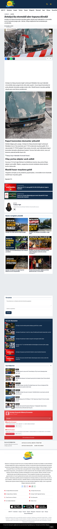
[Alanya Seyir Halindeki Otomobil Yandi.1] (17, 155)
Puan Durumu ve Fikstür (11, 497)
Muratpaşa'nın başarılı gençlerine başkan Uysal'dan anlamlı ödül (33, 379)
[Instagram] (27, 486)
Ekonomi (38, 10)
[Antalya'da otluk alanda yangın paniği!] (17, 224)
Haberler (6, 14)
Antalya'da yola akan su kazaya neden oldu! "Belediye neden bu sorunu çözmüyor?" (39, 252)
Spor (43, 10)
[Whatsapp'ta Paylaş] (11, 59)
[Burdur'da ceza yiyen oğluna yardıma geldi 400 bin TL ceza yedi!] (40, 262)
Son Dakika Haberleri (10, 500)
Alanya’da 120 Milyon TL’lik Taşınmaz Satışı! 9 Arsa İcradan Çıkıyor (32, 399)
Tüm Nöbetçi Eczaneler (29, 437)
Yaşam (26, 10)
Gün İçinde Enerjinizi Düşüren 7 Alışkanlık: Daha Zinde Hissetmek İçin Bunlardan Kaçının (31, 406)
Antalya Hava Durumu (36, 490)
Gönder (9, 312)
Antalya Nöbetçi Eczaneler (12, 490)
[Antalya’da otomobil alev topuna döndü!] (28, 43)
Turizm (20, 10)
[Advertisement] (30, 71)
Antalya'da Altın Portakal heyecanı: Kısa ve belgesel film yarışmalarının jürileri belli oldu (32, 386)
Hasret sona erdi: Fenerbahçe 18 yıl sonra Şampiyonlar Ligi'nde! (31, 372)
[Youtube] (30, 486)
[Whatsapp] (35, 486)
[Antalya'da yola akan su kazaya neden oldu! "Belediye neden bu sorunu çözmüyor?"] (40, 242)
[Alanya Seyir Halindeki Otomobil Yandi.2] (28, 115)
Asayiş (15, 10)
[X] (25, 486)
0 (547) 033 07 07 (10, 426)
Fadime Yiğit (17, 204)
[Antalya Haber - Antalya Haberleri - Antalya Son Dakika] (10, 4)
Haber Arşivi (33, 500)
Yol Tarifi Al (19, 426)
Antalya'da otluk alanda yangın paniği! (16, 232)
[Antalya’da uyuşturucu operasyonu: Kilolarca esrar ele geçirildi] (17, 262)
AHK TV (3, 10)
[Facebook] (22, 486)
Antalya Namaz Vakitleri (11, 494)
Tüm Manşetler (34, 497)
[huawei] (41, 506)
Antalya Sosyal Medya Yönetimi (31, 442)
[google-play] (28, 506)
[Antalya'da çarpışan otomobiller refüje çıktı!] (40, 224)
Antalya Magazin (27, 445)
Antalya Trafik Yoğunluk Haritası (38, 494)
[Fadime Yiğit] (9, 206)
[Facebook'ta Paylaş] (6, 59)
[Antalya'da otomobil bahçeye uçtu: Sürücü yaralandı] (17, 242)
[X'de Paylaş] (8, 59)
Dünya (48, 10)
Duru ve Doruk (39, 445)
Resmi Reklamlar (28, 513)
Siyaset (17, 390)
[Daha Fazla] (14, 59)
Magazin (31, 10)
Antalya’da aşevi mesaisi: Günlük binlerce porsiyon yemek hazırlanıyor (32, 393)
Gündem (9, 10)
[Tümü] (50, 365)
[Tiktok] (32, 486)
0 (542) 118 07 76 (10, 433)
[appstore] (16, 506)
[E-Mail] (14, 209)
